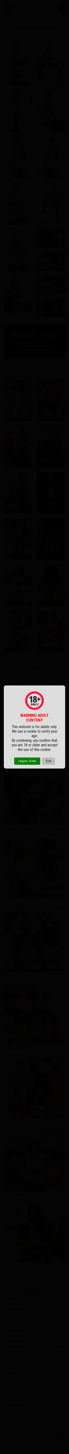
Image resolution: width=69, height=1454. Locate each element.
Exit (48, 761)
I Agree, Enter (27, 761)
